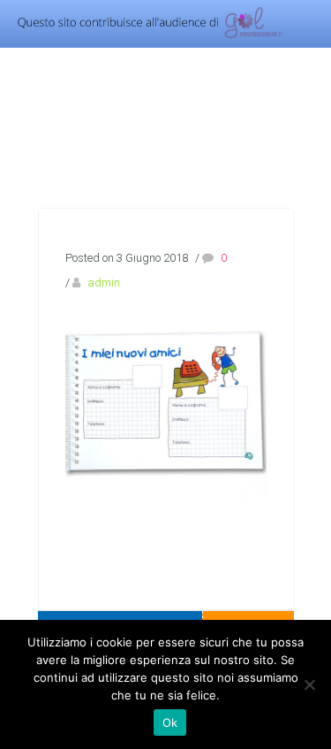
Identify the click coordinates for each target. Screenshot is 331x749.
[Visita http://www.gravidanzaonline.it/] (144, 36)
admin (103, 282)
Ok (170, 722)
